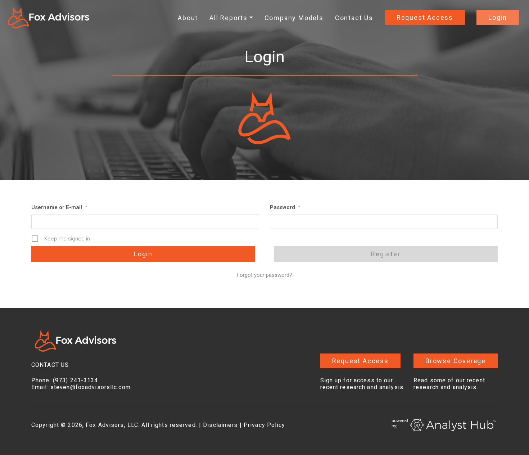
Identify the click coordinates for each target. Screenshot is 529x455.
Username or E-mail (59, 207)
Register (385, 254)
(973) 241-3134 (75, 380)
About (188, 18)
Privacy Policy (264, 425)
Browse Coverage (455, 361)
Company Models (294, 18)
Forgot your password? (264, 275)
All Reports (228, 18)
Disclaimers (220, 425)
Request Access (425, 17)
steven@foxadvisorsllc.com (90, 387)
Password (285, 207)
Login (497, 17)
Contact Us (354, 18)
